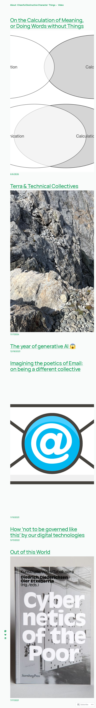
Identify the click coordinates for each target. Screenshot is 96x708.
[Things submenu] (56, 5)
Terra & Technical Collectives (44, 186)
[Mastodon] (5, 631)
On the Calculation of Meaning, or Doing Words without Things (47, 23)
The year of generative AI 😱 (43, 346)
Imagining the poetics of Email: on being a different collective (46, 366)
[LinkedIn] (5, 638)
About (13, 5)
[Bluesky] (5, 635)
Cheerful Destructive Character (32, 5)
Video (61, 5)
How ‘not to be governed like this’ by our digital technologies (47, 532)
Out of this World (30, 552)
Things (52, 5)
